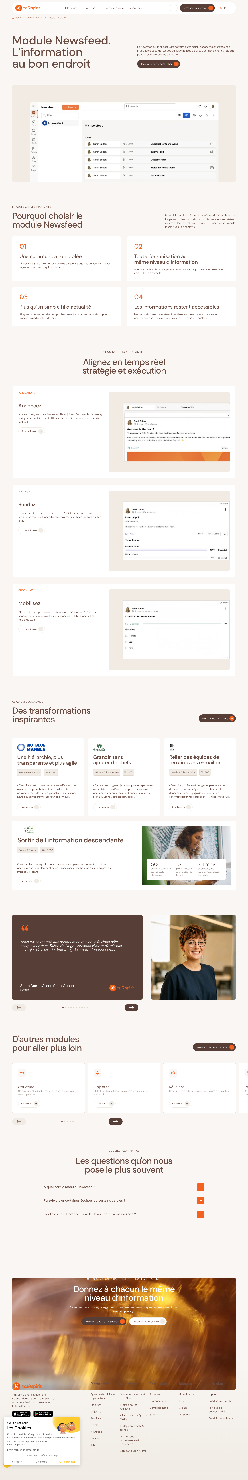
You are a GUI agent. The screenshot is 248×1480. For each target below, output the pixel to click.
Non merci (16, 1461)
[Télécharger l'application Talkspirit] (35, 1414)
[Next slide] (131, 1007)
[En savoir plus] (31, 431)
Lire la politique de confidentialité (23, 1450)
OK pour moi (67, 1461)
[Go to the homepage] (27, 1386)
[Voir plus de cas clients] (217, 718)
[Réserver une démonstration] (158, 64)
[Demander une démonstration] (103, 1321)
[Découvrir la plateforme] (148, 1321)
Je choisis (41, 1461)
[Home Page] (27, 8)
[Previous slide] (19, 1007)
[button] (72, 8)
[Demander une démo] (197, 8)
